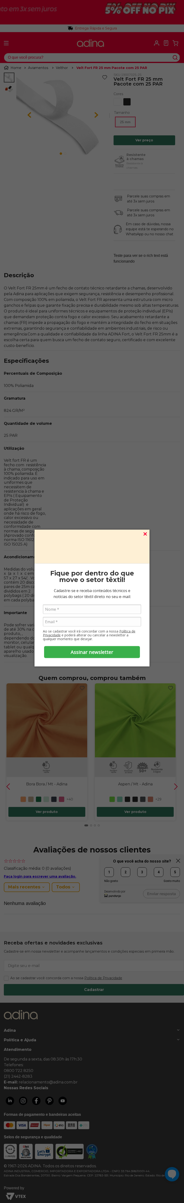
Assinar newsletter (92, 652)
